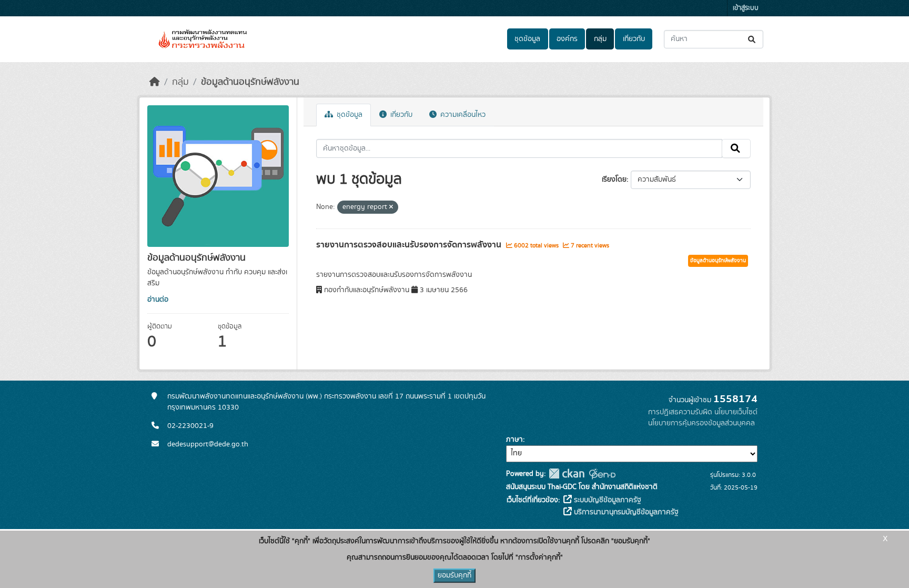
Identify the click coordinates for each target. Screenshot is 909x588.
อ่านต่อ (157, 299)
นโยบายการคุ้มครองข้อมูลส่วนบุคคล (701, 423)
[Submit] (752, 39)
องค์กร (567, 39)
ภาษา (514, 439)
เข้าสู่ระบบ (746, 8)
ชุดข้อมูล (527, 39)
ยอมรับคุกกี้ (454, 575)
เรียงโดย (614, 179)
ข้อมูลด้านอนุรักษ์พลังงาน (250, 82)
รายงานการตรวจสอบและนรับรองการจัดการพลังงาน (409, 245)
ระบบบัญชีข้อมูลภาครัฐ (606, 500)
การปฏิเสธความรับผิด (680, 412)
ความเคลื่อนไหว (462, 114)
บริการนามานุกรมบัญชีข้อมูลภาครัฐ (625, 512)
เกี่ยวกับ (634, 39)
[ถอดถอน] (391, 207)
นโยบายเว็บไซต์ (736, 412)
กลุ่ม (600, 39)
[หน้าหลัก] (154, 82)
